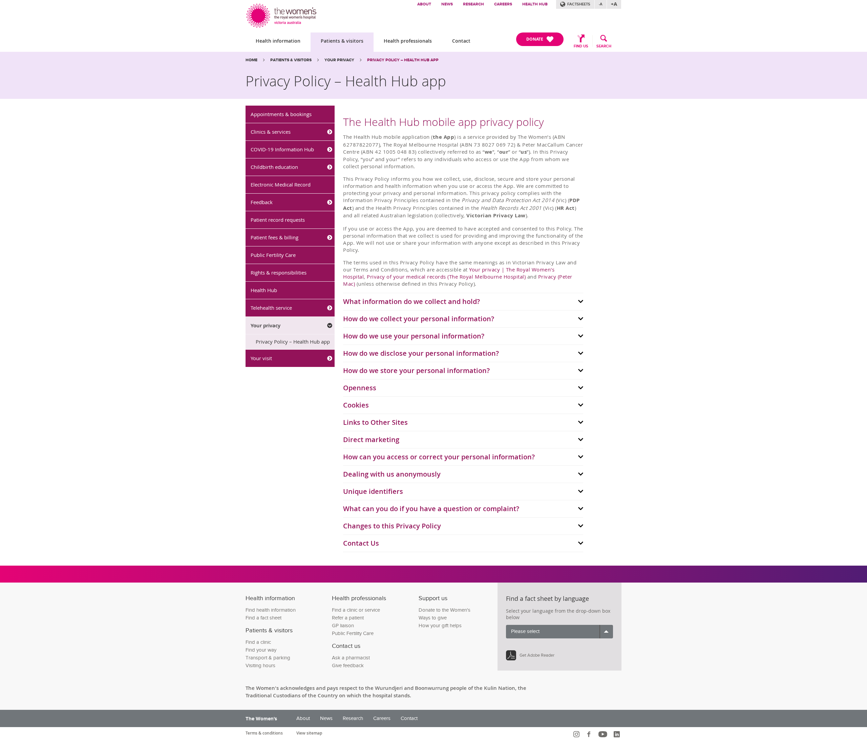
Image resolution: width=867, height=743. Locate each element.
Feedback (262, 202)
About (424, 4)
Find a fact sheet (263, 617)
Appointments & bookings (281, 114)
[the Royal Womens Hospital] (282, 14)
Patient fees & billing (274, 237)
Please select (525, 631)
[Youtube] (603, 734)
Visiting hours (260, 665)
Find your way (261, 650)
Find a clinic (258, 642)
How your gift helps (440, 625)
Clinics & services (271, 131)
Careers (503, 4)
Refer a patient (348, 617)
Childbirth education (274, 166)
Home (251, 60)
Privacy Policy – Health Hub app (293, 341)
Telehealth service (271, 307)
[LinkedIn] (617, 734)
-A (600, 4)
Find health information (271, 610)
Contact (461, 41)
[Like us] (590, 734)
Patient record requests (278, 219)
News (447, 4)
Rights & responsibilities (278, 272)
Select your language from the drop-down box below (558, 614)
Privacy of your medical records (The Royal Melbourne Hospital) (446, 276)
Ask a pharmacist (351, 657)
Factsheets (578, 4)
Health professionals (408, 41)
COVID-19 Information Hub (282, 149)
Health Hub (535, 4)
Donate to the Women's (444, 610)
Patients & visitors (342, 41)
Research (473, 4)
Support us (433, 598)
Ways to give (433, 617)
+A (614, 4)
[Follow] (577, 734)
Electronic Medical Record (281, 184)
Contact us (346, 646)
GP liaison (343, 625)
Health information (278, 41)
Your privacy (339, 60)
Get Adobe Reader (537, 655)
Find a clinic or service (356, 610)
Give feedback (348, 665)
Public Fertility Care (273, 255)
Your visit (261, 358)
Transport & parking (268, 657)
